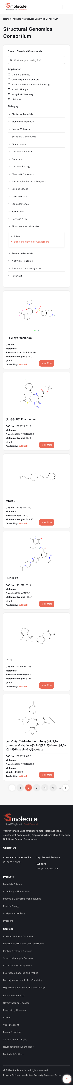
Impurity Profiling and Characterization (23, 943)
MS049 (10, 501)
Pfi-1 (9, 660)
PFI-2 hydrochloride (19, 338)
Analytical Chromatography (26, 268)
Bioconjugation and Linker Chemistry (22, 980)
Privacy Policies (11, 1075)
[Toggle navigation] (65, 7)
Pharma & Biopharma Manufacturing (30, 84)
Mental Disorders (12, 1032)
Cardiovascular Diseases (16, 1003)
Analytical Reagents (22, 261)
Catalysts (17, 159)
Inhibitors (16, 99)
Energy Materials (21, 129)
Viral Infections (11, 1025)
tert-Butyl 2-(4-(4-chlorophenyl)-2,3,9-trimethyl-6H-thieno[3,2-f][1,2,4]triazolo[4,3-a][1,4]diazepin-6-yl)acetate (36, 745)
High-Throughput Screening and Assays (24, 987)
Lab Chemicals (19, 196)
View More (47, 363)
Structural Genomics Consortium (40, 18)
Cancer (7, 1017)
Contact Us (9, 847)
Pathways (17, 276)
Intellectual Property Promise (37, 1075)
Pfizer (16, 236)
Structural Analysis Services (18, 958)
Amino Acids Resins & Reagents (29, 181)
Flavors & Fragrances (23, 174)
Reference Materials (22, 253)
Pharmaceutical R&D (13, 995)
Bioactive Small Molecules (25, 226)
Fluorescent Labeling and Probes (20, 973)
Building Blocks (20, 189)
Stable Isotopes (20, 204)
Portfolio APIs (19, 219)
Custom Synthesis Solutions (18, 936)
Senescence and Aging (15, 1039)
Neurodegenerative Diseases (18, 1046)
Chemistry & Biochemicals (25, 79)
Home (6, 18)
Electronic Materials (22, 114)
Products (17, 18)
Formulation (18, 211)
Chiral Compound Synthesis (18, 965)
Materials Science (20, 74)
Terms (58, 1075)
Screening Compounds (24, 136)
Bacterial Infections (13, 1054)
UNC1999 (12, 578)
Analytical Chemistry (22, 94)
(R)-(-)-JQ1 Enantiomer (21, 419)
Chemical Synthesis (22, 151)
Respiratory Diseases (14, 1010)
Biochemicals (19, 144)
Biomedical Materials (23, 121)
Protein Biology (19, 89)
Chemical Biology (21, 166)
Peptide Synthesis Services (17, 951)
